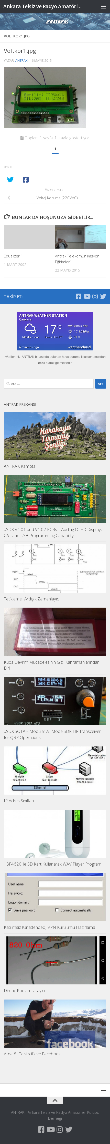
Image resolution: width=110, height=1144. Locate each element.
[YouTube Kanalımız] (87, 296)
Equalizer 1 (13, 255)
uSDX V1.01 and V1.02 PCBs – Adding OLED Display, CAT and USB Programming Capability (53, 532)
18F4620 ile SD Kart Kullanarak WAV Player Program (53, 864)
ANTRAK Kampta (20, 466)
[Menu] (103, 6)
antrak (21, 60)
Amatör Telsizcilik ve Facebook (32, 1054)
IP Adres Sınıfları (19, 801)
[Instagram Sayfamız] (95, 296)
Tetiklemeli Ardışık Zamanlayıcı (32, 599)
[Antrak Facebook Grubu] (78, 296)
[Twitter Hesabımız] (103, 296)
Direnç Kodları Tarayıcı (24, 990)
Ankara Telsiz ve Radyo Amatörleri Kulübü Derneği (43, 6)
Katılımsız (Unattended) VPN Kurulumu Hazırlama (49, 927)
